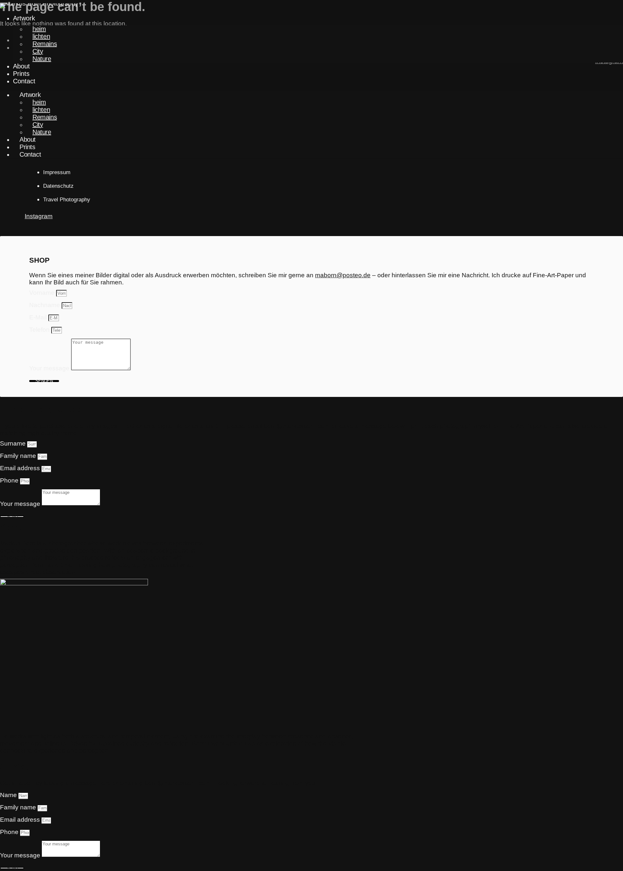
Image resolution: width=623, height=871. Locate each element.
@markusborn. (178, 783)
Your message (50, 368)
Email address (21, 468)
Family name (19, 455)
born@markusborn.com (297, 426)
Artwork (24, 18)
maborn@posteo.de (343, 275)
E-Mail (38, 317)
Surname (13, 443)
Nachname (45, 305)
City (37, 51)
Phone (10, 480)
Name (9, 795)
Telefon (40, 329)
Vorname (42, 292)
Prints (21, 73)
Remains (44, 43)
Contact (24, 81)
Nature (41, 58)
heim (39, 28)
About (21, 66)
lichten (41, 36)
